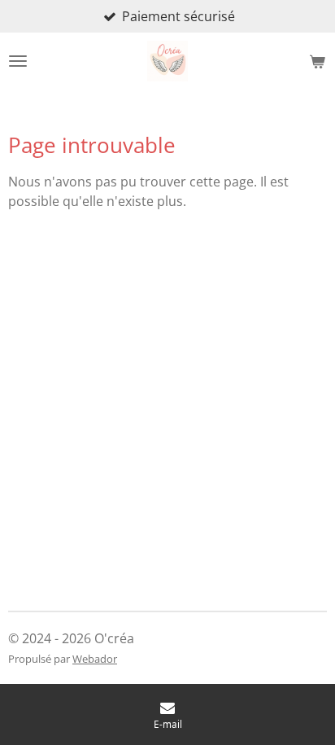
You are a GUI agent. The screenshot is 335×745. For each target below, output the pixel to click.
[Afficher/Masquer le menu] (18, 61)
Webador (94, 658)
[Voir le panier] (317, 61)
